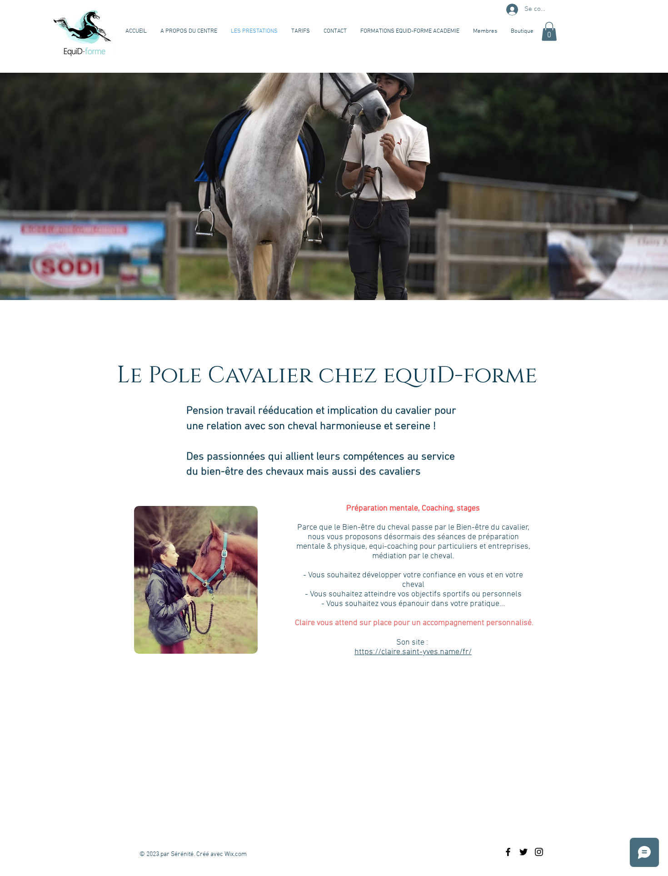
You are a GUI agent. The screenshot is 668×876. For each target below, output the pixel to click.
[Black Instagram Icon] (538, 851)
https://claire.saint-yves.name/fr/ (413, 652)
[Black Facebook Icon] (508, 851)
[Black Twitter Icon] (523, 851)
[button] (549, 31)
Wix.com (235, 854)
